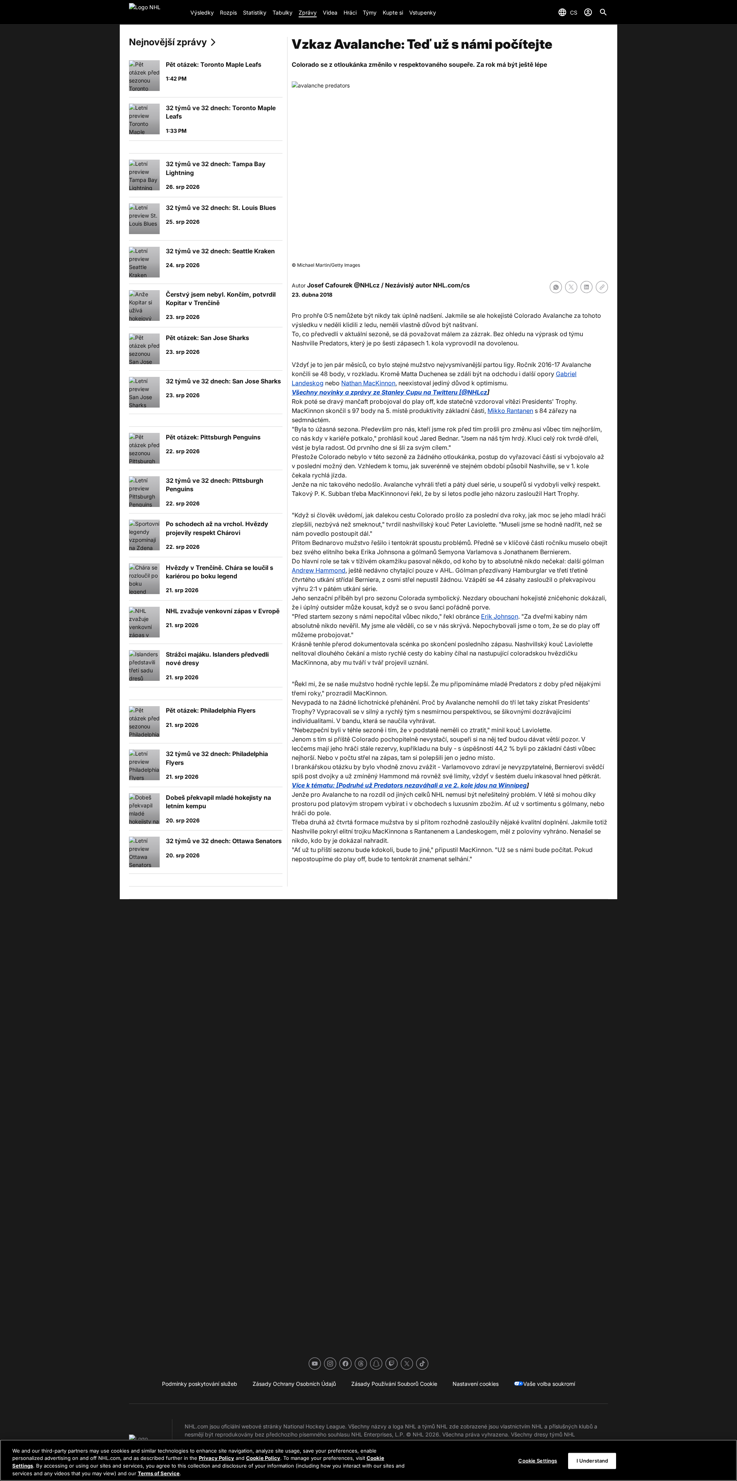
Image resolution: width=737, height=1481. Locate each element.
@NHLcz (367, 285)
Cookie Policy (263, 1458)
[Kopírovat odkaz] (602, 287)
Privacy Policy (216, 1458)
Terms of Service (159, 1473)
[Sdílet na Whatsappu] (556, 287)
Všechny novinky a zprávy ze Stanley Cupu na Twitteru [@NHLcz (389, 392)
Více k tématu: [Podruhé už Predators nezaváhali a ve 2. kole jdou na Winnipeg (409, 785)
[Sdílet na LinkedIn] (586, 287)
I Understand (592, 1461)
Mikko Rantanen (510, 410)
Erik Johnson (499, 616)
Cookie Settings (537, 1461)
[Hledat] (603, 12)
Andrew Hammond (318, 570)
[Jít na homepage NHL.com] (156, 12)
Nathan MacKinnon (368, 383)
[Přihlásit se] (588, 12)
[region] (368, 1460)
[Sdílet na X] (571, 287)
